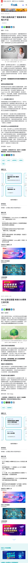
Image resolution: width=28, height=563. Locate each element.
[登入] (23, 5)
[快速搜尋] (26, 5)
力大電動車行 (10, 192)
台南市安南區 (10, 187)
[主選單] (1, 5)
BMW (7, 42)
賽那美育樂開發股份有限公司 (13, 180)
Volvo (12, 41)
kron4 (8, 146)
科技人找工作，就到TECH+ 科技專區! (13, 1)
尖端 (6, 13)
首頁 (3, 13)
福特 (3, 41)
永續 (9, 160)
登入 (9, 208)
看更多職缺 (14, 200)
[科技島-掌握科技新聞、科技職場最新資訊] (14, 4)
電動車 (3, 34)
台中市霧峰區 (10, 175)
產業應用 (15, 160)
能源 (8, 13)
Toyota (12, 42)
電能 (4, 163)
